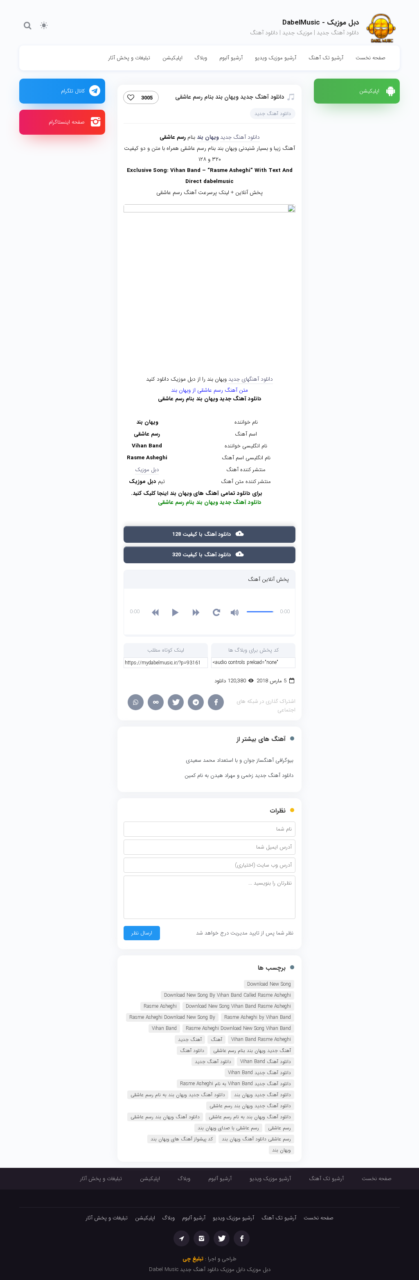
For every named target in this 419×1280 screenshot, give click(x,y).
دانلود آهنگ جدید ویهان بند (262, 1095)
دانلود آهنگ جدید (273, 113)
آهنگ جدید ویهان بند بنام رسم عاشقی (252, 1050)
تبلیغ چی (192, 1259)
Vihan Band (164, 1028)
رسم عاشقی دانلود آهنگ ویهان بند (256, 1139)
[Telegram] (196, 702)
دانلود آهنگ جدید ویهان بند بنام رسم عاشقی (229, 97)
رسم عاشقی (279, 1128)
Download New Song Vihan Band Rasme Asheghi (238, 1006)
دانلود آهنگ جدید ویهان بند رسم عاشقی (250, 1106)
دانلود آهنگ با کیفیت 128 (202, 534)
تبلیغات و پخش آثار (129, 58)
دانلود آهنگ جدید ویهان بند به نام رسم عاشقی (178, 1095)
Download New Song (269, 984)
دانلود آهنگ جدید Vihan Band (259, 1073)
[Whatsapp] (136, 702)
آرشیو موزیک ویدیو (275, 58)
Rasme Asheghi (160, 1006)
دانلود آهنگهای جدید (250, 379)
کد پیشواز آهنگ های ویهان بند (182, 1139)
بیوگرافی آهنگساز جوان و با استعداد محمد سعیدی (239, 760)
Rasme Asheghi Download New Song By (172, 1017)
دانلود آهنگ (192, 1050)
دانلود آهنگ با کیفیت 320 (202, 555)
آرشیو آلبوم (231, 58)
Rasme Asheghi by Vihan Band (257, 1017)
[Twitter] (176, 702)
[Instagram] (202, 1238)
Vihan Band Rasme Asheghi (261, 1039)
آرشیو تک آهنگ (326, 58)
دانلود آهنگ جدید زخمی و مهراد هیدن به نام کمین (239, 775)
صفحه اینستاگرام (67, 122)
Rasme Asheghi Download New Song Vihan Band (238, 1028)
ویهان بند (208, 137)
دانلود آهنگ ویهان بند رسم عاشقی (165, 1117)
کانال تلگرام (73, 91)
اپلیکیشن (172, 58)
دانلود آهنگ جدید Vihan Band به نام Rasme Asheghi (235, 1084)
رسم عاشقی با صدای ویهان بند (228, 1128)
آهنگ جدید (190, 1039)
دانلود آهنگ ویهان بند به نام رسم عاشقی (250, 1117)
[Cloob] (156, 702)
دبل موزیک (147, 469)
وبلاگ (201, 58)
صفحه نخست (370, 58)
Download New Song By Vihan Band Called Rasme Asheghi (227, 995)
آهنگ (216, 1039)
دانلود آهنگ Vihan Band (265, 1062)
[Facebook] (216, 702)
